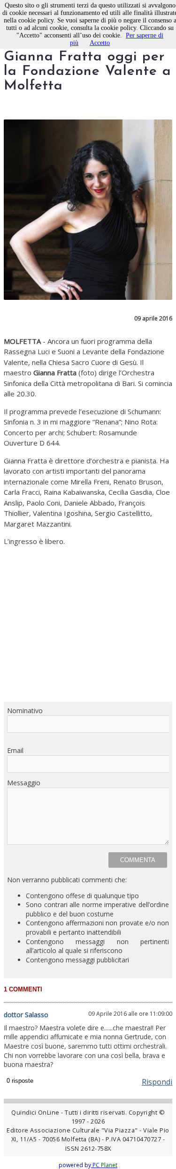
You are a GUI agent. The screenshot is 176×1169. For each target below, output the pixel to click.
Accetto (100, 42)
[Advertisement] (88, 624)
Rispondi (157, 1082)
